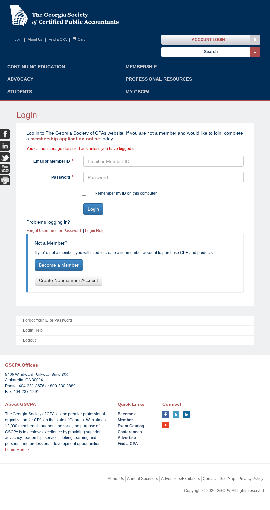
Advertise (127, 437)
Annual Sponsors (142, 478)
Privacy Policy (250, 478)
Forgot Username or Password (53, 230)
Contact (210, 478)
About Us (35, 39)
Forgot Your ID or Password (47, 320)
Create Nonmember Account (68, 280)
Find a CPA (58, 39)
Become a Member (59, 265)
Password (60, 177)
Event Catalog (131, 426)
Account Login (208, 39)
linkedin (186, 414)
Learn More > (17, 449)
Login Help (95, 230)
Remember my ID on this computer (126, 193)
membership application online (65, 138)
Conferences (130, 432)
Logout (29, 340)
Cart (81, 39)
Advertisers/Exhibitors (180, 478)
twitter (176, 414)
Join (18, 39)
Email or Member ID (51, 161)
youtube (165, 425)
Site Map (227, 478)
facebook (165, 414)
